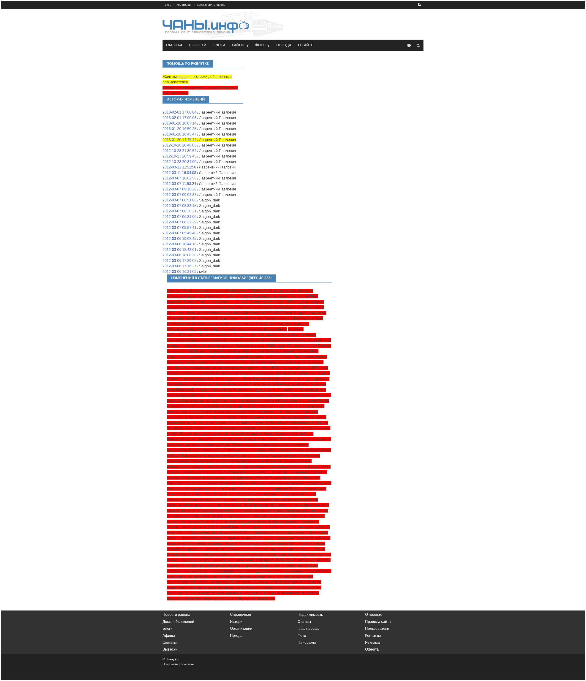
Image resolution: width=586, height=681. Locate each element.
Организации (241, 628)
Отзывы (304, 622)
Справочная (240, 614)
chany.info (173, 659)
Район (238, 45)
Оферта (372, 649)
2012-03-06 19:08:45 (179, 239)
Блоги (219, 45)
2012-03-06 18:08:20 (179, 255)
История (237, 622)
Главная (174, 45)
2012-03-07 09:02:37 (179, 195)
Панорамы (307, 642)
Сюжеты (170, 642)
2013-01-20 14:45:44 (179, 140)
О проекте (373, 614)
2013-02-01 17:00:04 (179, 112)
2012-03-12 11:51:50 (179, 167)
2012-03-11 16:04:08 (179, 173)
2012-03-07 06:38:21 (179, 211)
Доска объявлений (178, 622)
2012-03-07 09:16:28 (179, 189)
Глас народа (308, 628)
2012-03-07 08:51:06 (179, 200)
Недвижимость (310, 614)
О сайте (305, 45)
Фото (260, 45)
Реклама (372, 642)
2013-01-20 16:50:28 (179, 129)
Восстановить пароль (211, 4)
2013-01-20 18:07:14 (179, 123)
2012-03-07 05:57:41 (179, 228)
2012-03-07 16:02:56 (179, 178)
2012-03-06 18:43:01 (179, 250)
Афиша (169, 636)
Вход (168, 4)
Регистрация (184, 4)
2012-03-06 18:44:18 (179, 244)
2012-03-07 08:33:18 (179, 206)
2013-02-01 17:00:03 (179, 118)
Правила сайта (378, 622)
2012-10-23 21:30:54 (179, 151)
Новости (197, 45)
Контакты (373, 636)
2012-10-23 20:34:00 (179, 162)
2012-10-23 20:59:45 (179, 156)
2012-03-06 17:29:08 (179, 261)
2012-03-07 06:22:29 (179, 222)
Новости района (176, 614)
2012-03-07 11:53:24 (179, 184)
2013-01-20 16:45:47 (179, 134)
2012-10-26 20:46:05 (179, 145)
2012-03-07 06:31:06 (179, 217)
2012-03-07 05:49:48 (179, 233)
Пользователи (377, 628)
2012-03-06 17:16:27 (179, 266)
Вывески (170, 649)
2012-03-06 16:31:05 (179, 272)
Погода (283, 45)
